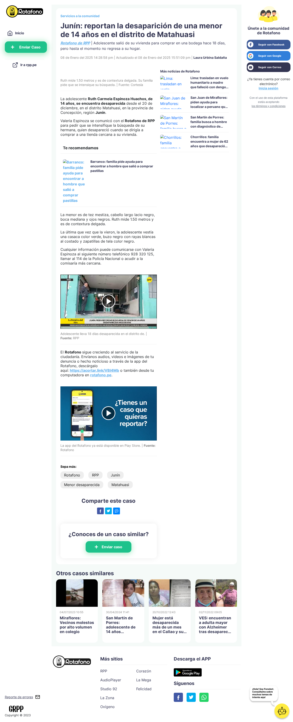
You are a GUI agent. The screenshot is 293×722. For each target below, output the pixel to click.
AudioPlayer (110, 680)
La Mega (143, 680)
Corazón (143, 671)
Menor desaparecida (82, 484)
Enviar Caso (30, 47)
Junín (115, 475)
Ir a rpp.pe (28, 65)
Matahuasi (120, 484)
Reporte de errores (19, 697)
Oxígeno (107, 706)
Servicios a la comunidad (80, 16)
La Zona (107, 697)
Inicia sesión (268, 88)
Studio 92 (108, 689)
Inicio (19, 33)
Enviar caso (112, 547)
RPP (95, 475)
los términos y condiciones (268, 106)
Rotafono (72, 475)
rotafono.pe (100, 375)
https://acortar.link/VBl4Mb (94, 370)
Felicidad (144, 689)
